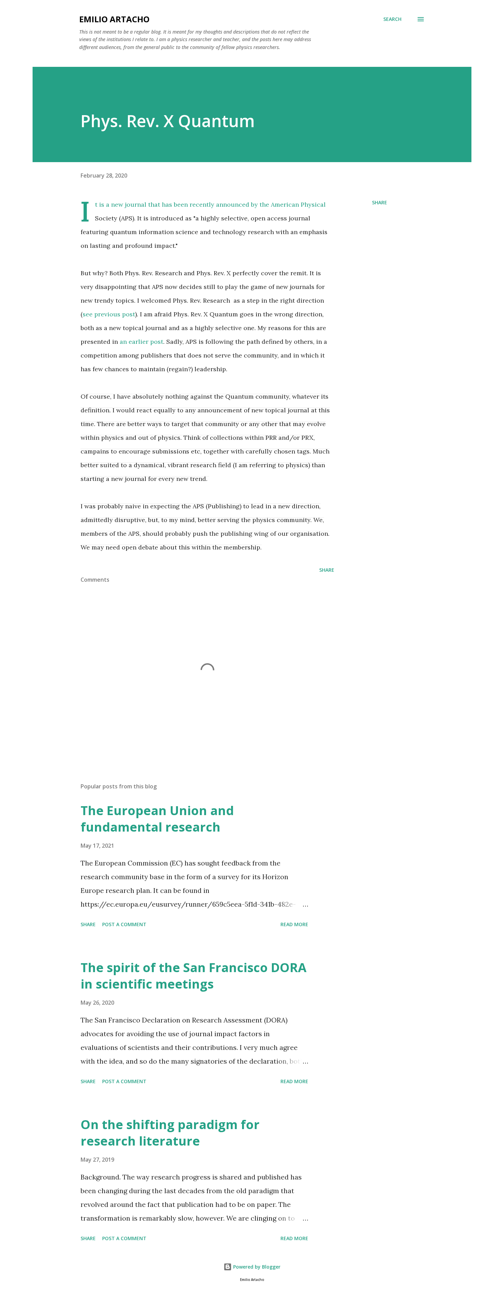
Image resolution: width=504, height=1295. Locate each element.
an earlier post (141, 342)
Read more (294, 924)
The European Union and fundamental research (157, 818)
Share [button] (379, 202)
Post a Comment (124, 924)
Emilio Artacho (114, 19)
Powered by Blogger (256, 1266)
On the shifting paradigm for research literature (170, 1132)
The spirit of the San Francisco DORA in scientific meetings (194, 975)
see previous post (109, 314)
